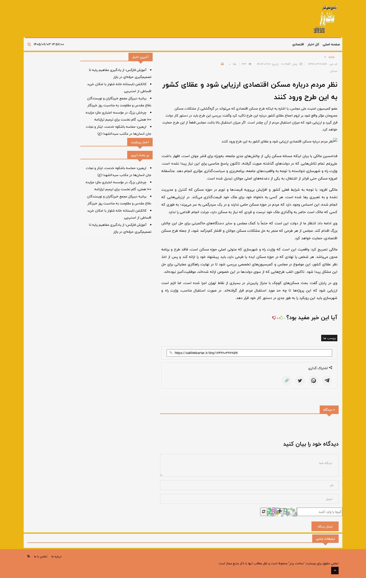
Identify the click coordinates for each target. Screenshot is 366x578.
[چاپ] (222, 63)
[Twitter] (300, 380)
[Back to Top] (335, 570)
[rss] (28, 556)
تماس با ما (40, 556)
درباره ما (56, 556)
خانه (332, 57)
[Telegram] (327, 380)
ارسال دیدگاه (325, 526)
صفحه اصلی (331, 44)
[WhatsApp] (313, 380)
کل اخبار (313, 44)
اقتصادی (298, 44)
